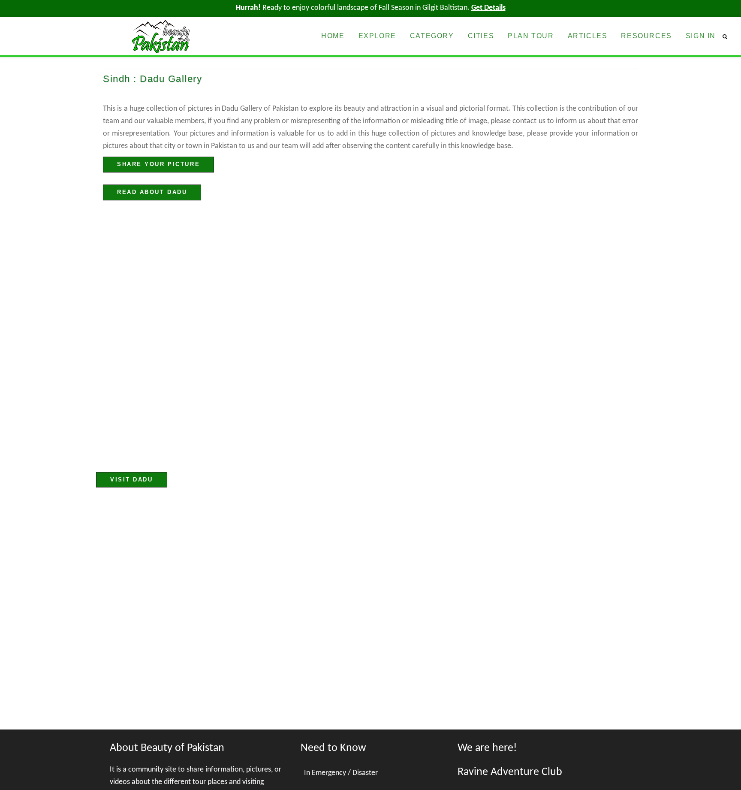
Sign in (701, 35)
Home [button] (332, 35)
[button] (728, 36)
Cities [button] (481, 35)
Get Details (488, 8)
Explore (377, 35)
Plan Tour (531, 35)
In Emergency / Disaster (341, 773)
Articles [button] (588, 35)
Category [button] (432, 35)
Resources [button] (646, 35)
